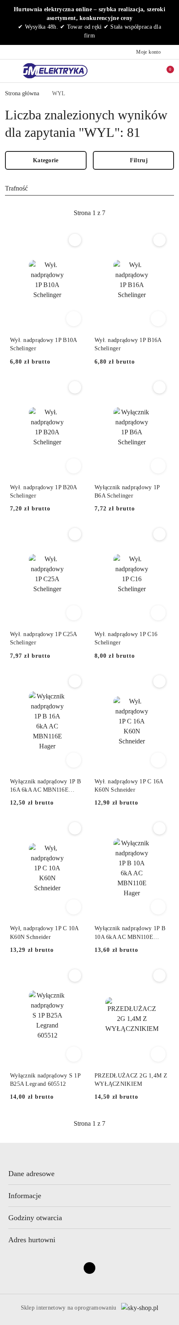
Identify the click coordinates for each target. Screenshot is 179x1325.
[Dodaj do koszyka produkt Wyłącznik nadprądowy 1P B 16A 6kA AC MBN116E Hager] (73, 760)
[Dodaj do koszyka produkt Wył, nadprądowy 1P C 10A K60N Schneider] (73, 906)
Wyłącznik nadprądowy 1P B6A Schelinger (126, 491)
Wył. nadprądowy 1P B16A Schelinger (127, 344)
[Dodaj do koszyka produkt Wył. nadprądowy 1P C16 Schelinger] (158, 612)
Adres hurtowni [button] (31, 1240)
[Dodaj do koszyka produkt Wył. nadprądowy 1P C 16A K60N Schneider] (158, 760)
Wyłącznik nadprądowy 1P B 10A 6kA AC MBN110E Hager (129, 933)
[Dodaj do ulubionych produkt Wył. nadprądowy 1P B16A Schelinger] (159, 240)
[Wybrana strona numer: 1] (89, 213)
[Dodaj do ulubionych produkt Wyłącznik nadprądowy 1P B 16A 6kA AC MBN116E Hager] (75, 681)
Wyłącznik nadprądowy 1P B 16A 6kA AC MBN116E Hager (45, 786)
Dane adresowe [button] (31, 1173)
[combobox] (89, 188)
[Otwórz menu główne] (10, 70)
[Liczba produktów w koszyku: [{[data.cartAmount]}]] (164, 71)
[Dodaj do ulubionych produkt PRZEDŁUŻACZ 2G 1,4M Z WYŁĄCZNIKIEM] (159, 975)
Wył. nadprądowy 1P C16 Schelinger (125, 638)
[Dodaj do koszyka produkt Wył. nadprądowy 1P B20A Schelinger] (73, 465)
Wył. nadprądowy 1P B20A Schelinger (43, 491)
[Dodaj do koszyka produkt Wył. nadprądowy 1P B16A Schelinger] (158, 318)
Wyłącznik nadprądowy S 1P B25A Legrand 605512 (45, 1079)
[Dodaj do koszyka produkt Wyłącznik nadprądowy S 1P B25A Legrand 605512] (73, 1054)
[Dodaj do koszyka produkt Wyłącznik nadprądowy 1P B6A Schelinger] (158, 465)
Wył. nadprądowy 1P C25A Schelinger (43, 638)
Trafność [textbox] (16, 188)
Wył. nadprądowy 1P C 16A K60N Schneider (128, 785)
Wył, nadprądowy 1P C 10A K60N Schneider (44, 932)
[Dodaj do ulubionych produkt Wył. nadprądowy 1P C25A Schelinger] (75, 534)
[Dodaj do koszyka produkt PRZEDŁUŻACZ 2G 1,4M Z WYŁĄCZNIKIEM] (158, 1054)
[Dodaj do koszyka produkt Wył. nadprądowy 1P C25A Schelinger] (73, 612)
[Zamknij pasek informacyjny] (170, 22)
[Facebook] (89, 1268)
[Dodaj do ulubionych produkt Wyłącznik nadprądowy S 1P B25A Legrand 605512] (75, 975)
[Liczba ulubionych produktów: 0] (147, 71)
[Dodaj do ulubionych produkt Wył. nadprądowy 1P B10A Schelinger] (75, 240)
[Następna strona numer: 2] (135, 213)
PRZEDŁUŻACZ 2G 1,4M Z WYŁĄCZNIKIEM (130, 1079)
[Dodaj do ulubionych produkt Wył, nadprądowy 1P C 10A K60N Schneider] (75, 828)
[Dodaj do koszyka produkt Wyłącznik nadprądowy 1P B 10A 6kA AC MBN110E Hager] (158, 906)
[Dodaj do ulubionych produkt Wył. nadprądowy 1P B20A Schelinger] (75, 387)
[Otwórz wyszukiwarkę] (129, 71)
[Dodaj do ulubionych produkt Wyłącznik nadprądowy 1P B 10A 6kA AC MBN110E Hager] (159, 828)
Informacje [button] (24, 1195)
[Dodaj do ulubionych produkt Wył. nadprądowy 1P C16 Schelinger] (159, 534)
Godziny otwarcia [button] (35, 1218)
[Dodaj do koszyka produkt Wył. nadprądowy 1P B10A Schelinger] (73, 318)
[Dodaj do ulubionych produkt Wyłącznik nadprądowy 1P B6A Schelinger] (159, 387)
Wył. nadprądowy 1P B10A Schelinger (43, 344)
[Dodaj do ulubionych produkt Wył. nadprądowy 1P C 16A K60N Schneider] (159, 681)
